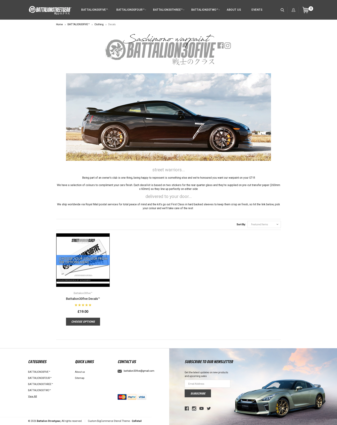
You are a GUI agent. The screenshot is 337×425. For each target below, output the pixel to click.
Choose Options (83, 321)
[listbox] (264, 224)
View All (32, 396)
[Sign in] (293, 9)
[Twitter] (209, 408)
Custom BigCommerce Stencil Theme (109, 421)
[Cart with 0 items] (305, 9)
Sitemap (79, 378)
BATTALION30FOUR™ (130, 9)
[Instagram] (194, 408)
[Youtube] (201, 408)
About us (234, 9)
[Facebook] (187, 408)
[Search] (282, 9)
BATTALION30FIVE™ (94, 9)
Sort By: (241, 224)
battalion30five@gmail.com (139, 370)
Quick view (83, 255)
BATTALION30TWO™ (204, 9)
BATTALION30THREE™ (168, 9)
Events (257, 9)
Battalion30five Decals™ (83, 299)
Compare (82, 264)
